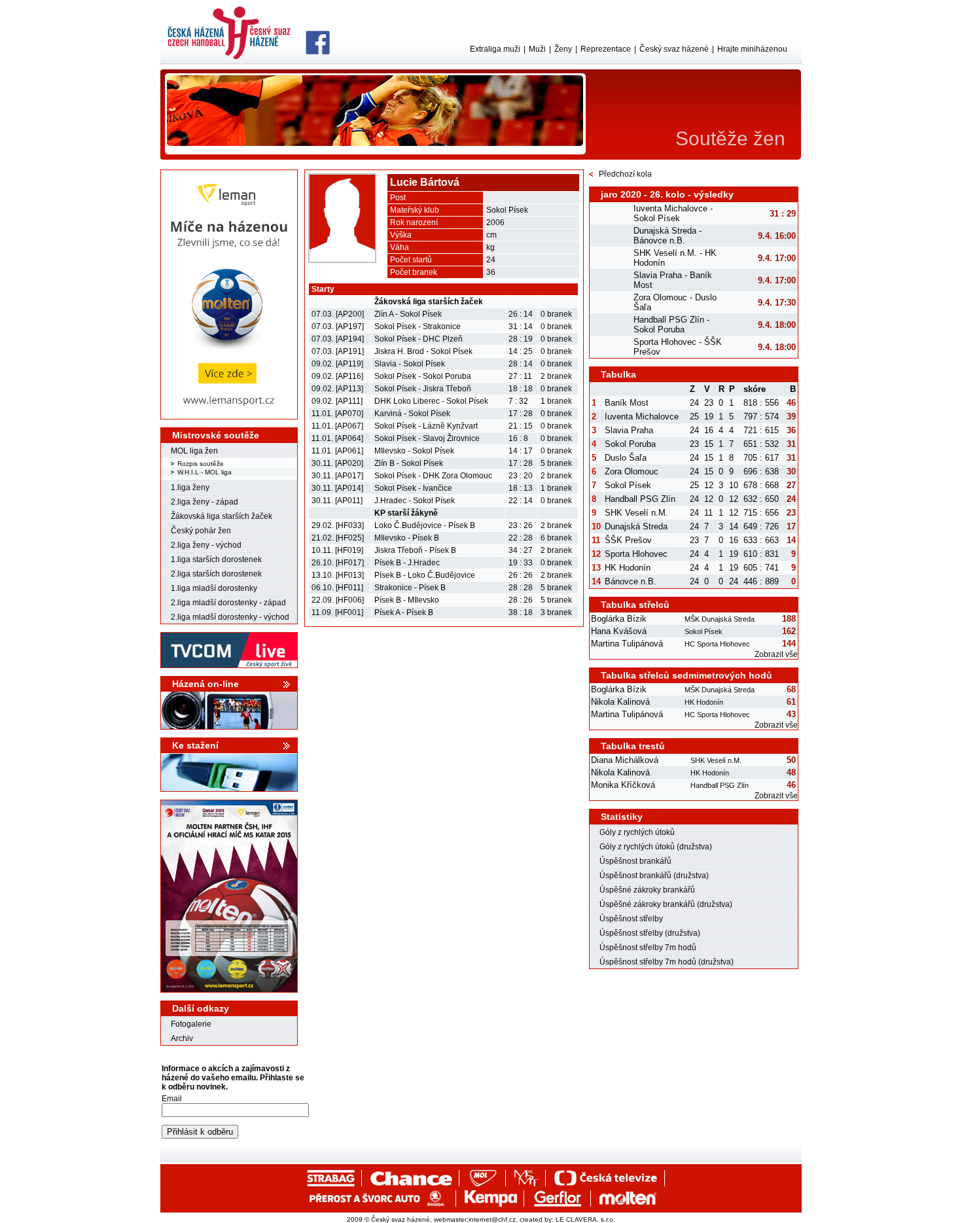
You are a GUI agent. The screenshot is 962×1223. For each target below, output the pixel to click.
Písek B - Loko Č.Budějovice (424, 575)
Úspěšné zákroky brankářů (647, 890)
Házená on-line (205, 684)
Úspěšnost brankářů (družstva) (654, 875)
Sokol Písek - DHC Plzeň (418, 339)
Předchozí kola (625, 174)
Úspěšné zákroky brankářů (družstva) (665, 904)
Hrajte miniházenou (752, 49)
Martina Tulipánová (627, 643)
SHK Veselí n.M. (636, 513)
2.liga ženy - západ (204, 501)
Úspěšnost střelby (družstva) (649, 933)
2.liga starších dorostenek (216, 573)
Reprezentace (605, 49)
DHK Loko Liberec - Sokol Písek (431, 401)
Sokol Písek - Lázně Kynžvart (426, 426)
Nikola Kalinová (620, 702)
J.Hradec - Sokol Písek (414, 500)
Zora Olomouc (631, 471)
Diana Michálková (624, 760)
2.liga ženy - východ (206, 545)
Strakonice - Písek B (410, 587)
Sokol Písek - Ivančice (413, 488)
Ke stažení (195, 745)
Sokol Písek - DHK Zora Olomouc (433, 475)
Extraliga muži (495, 49)
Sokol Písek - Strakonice (417, 326)
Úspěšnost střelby (631, 918)
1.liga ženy (190, 487)
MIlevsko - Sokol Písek (414, 450)
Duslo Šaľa (626, 458)
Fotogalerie (191, 1024)
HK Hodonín (627, 568)
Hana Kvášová (619, 631)
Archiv (182, 1038)
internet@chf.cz (492, 1219)
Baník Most (627, 403)
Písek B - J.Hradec (407, 562)
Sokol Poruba (630, 444)
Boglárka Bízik (619, 619)
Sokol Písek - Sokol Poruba (422, 376)
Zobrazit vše (776, 654)
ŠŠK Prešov (628, 540)
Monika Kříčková (623, 785)
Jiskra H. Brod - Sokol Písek (423, 351)
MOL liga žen (194, 450)
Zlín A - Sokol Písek (408, 314)
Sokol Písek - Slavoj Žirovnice (427, 438)
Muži (537, 49)
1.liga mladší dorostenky (214, 588)
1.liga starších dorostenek (216, 559)
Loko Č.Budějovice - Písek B (424, 525)
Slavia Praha (629, 430)
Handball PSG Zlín (640, 499)
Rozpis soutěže (200, 463)
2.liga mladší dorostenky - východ (230, 617)
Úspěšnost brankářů (635, 861)
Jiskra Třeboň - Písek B (415, 550)
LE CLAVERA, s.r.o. (585, 1219)
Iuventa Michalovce (642, 416)
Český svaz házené (674, 49)
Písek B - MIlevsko (406, 600)
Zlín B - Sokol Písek (408, 463)
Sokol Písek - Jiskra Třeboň (422, 388)
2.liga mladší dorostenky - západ (228, 602)
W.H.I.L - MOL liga (204, 472)
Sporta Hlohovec (636, 554)
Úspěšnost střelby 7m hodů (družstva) (666, 961)
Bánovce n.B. (630, 581)
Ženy (563, 49)
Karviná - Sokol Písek (412, 413)
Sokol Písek (628, 485)
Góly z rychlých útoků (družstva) (655, 846)
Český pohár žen (201, 530)
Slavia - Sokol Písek (409, 363)
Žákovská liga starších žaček (221, 516)
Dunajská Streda (636, 526)
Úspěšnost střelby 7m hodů (647, 947)
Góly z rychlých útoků (637, 832)
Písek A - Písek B (403, 612)
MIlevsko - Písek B (406, 537)
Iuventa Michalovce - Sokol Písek (673, 213)
